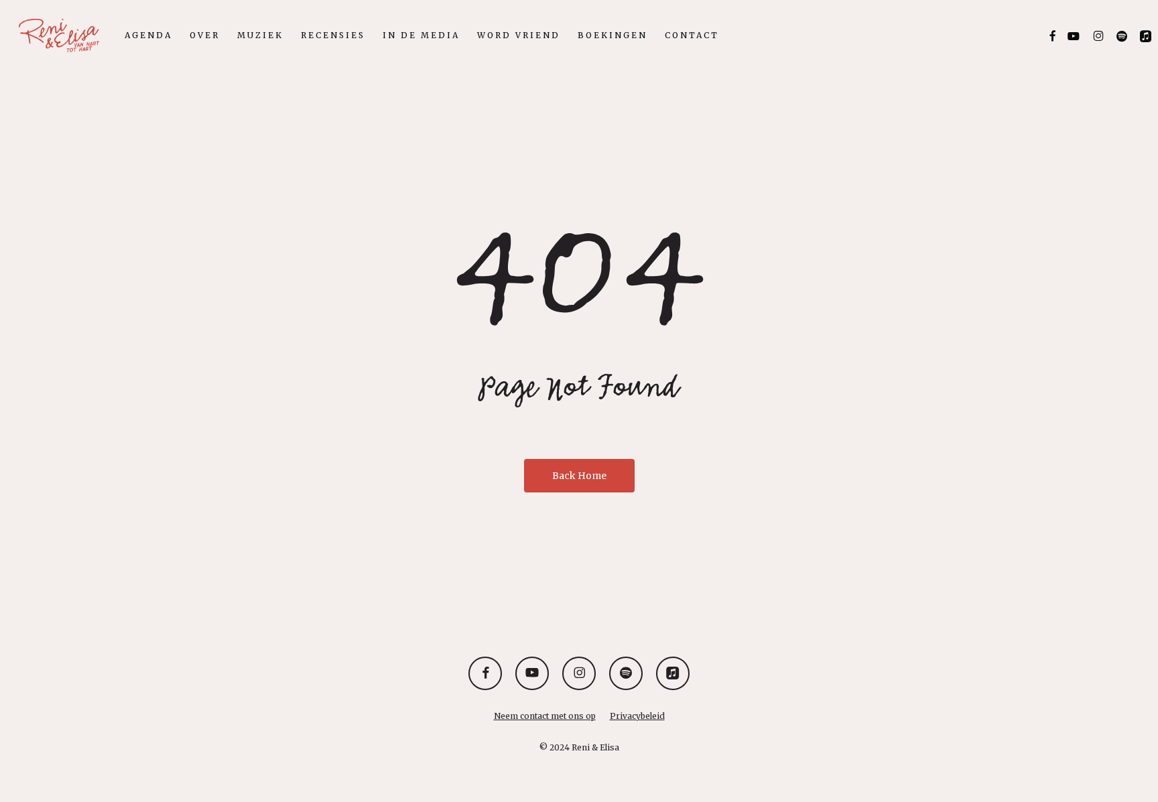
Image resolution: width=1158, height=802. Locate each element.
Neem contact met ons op (545, 716)
